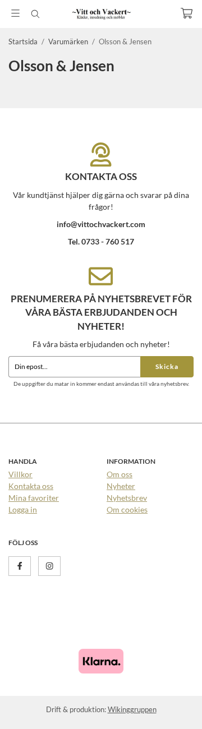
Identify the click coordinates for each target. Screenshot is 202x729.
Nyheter (121, 486)
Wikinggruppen (132, 709)
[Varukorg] (186, 13)
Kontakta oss (30, 486)
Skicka (166, 366)
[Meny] (15, 13)
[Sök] (35, 14)
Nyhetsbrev (127, 497)
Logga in (22, 509)
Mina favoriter (33, 497)
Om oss (119, 474)
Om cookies (127, 509)
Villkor (20, 474)
